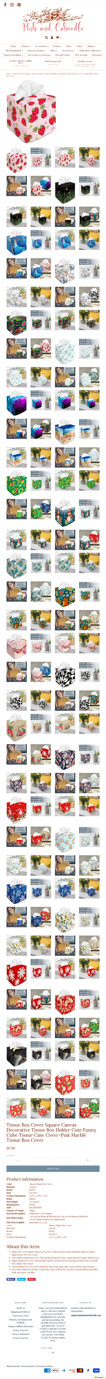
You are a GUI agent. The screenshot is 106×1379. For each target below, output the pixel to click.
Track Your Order (20, 1315)
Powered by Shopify (28, 1366)
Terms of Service (21, 1330)
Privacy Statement (20, 1334)
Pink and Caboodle (13, 1366)
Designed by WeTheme (44, 1366)
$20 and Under (62, 55)
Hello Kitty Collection (89, 50)
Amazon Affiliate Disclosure (20, 1326)
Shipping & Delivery (20, 1311)
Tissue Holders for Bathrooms (50, 1219)
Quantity (10, 1155)
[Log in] (52, 37)
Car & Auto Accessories (39, 55)
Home (13, 46)
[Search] (46, 37)
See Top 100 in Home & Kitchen (72, 1216)
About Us (20, 1308)
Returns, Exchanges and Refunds (20, 1321)
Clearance (97, 55)
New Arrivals (81, 55)
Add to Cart (53, 1168)
